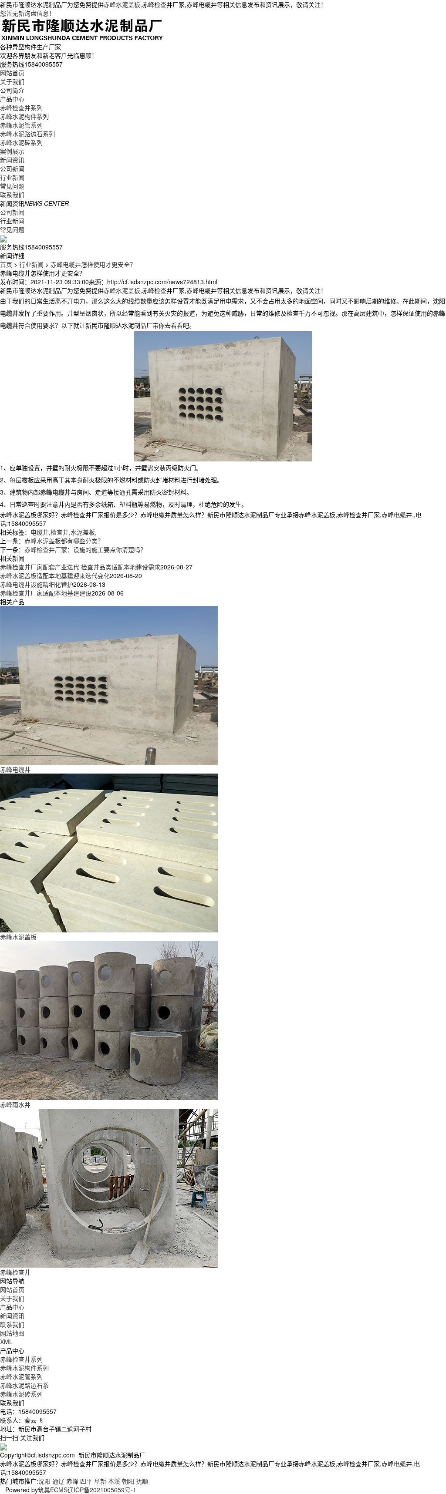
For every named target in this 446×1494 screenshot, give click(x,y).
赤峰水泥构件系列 (24, 116)
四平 (86, 1481)
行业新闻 (12, 177)
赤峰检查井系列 (21, 107)
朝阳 (128, 1481)
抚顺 (142, 1481)
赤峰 (72, 1481)
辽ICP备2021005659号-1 (102, 1489)
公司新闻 (12, 168)
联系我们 (12, 194)
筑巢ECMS (53, 1489)
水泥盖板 (83, 532)
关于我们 (12, 81)
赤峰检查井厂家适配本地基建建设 (45, 593)
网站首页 (12, 72)
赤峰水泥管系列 (21, 125)
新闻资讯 (12, 159)
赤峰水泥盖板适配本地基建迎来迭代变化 (55, 575)
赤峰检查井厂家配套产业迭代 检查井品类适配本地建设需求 (80, 566)
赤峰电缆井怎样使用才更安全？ (93, 264)
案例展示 (12, 151)
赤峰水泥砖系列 (21, 142)
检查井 (60, 532)
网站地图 (12, 1333)
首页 (6, 264)
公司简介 (12, 90)
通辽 (58, 1481)
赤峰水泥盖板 (122, 4)
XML (6, 1341)
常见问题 (12, 186)
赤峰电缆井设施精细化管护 (36, 584)
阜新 (100, 1481)
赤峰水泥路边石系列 (27, 133)
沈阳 (44, 1481)
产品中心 (12, 98)
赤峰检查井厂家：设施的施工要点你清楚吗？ (85, 549)
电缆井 (39, 532)
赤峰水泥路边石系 (24, 1385)
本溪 (114, 1481)
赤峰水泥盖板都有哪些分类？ (64, 540)
